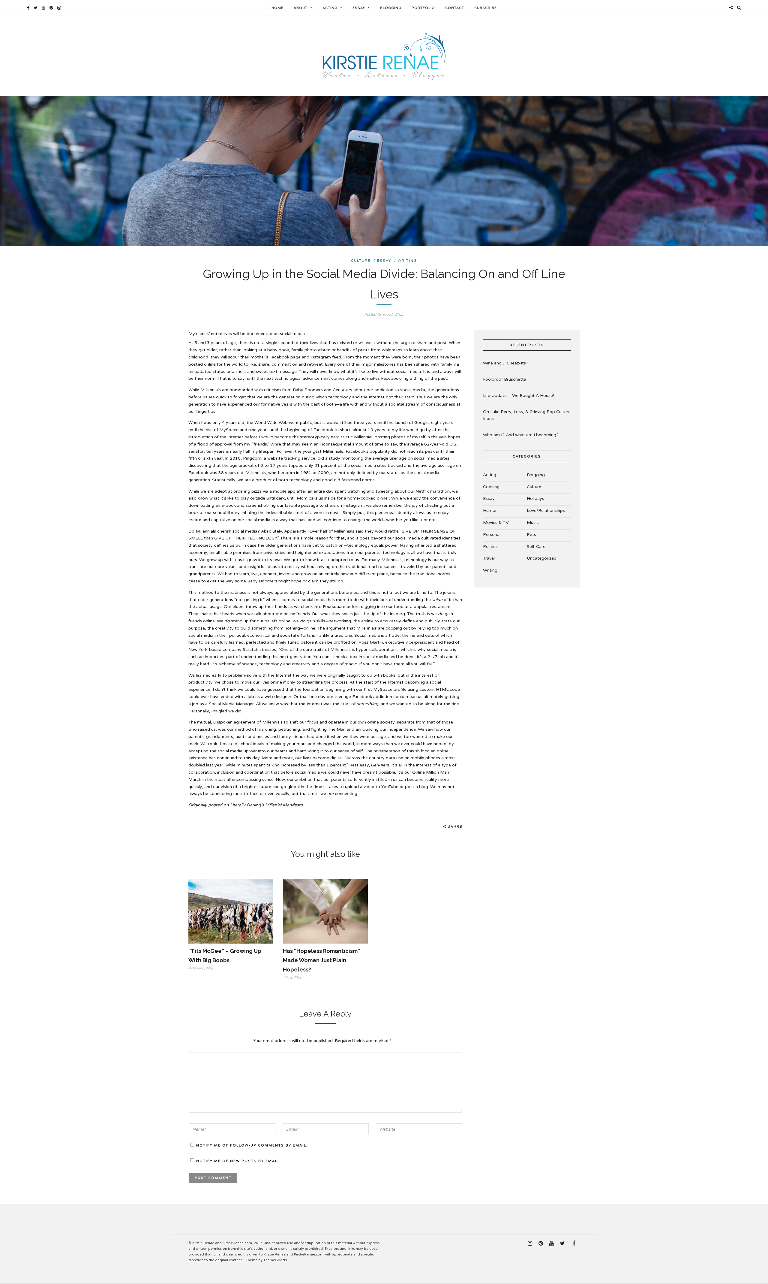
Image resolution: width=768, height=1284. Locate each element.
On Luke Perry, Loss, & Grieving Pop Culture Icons (527, 415)
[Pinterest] (51, 8)
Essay (358, 8)
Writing (407, 261)
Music (533, 522)
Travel (489, 558)
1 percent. (336, 765)
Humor (490, 510)
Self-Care (536, 546)
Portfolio (423, 8)
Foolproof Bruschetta (504, 379)
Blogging (390, 8)
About (301, 8)
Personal (491, 534)
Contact (454, 8)
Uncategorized (541, 558)
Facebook (323, 429)
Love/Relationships (546, 510)
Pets (531, 534)
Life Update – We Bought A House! (518, 395)
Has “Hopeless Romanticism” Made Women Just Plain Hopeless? (321, 960)
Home (278, 8)
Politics (490, 546)
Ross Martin (370, 642)
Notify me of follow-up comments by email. (252, 1145)
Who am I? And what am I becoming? (521, 434)
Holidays (535, 498)
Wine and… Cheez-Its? (505, 363)
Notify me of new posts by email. (238, 1161)
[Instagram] (59, 8)
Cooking (491, 486)
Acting (330, 8)
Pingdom (252, 458)
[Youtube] (43, 8)
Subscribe (485, 8)
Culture (360, 261)
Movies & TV (496, 522)
